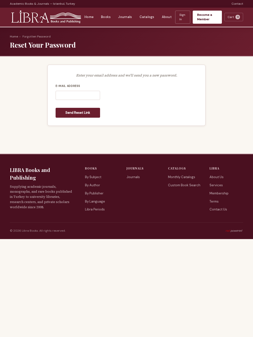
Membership (219, 193)
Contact (237, 4)
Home (89, 17)
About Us (217, 177)
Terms (214, 201)
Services (216, 185)
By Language (95, 201)
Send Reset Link (77, 113)
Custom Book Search (184, 185)
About (167, 17)
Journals (125, 17)
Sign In (182, 17)
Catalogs (147, 17)
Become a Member (204, 17)
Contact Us (218, 209)
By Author (92, 185)
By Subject (93, 177)
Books (106, 17)
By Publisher (94, 193)
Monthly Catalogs (181, 177)
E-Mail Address (68, 86)
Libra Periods (95, 209)
